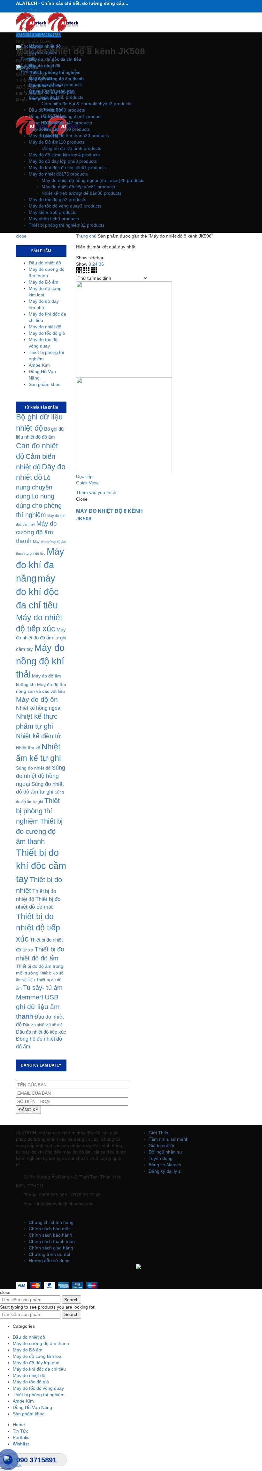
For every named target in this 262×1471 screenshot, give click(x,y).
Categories (27, 67)
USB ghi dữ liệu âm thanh (38, 1006)
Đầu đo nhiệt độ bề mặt (43, 1025)
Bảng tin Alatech (165, 1164)
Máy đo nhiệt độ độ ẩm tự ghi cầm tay (41, 639)
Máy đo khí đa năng (40, 564)
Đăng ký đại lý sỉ (165, 1171)
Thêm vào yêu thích (96, 492)
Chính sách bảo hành (50, 1235)
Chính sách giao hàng (51, 1247)
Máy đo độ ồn (37, 699)
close (21, 236)
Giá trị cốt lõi (161, 1145)
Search (71, 1299)
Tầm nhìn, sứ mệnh (169, 1139)
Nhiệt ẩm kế (28, 747)
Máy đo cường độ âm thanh (36, 532)
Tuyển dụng (161, 1158)
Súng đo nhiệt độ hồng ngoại (40, 775)
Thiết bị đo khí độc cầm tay (41, 866)
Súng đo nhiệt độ (33, 768)
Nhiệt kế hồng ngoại (39, 708)
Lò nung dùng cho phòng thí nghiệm (39, 505)
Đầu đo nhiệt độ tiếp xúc (41, 1032)
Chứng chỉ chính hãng (51, 1222)
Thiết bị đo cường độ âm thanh (39, 831)
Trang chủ (86, 236)
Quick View (87, 482)
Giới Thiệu (159, 1132)
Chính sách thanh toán (52, 1241)
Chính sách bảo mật (49, 1228)
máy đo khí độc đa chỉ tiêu (37, 591)
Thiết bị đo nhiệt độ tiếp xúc (38, 927)
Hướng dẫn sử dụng (49, 1260)
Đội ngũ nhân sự (165, 1151)
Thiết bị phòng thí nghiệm (38, 811)
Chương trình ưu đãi (49, 1254)
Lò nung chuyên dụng (34, 487)
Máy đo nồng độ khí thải (40, 661)
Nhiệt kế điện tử (38, 735)
